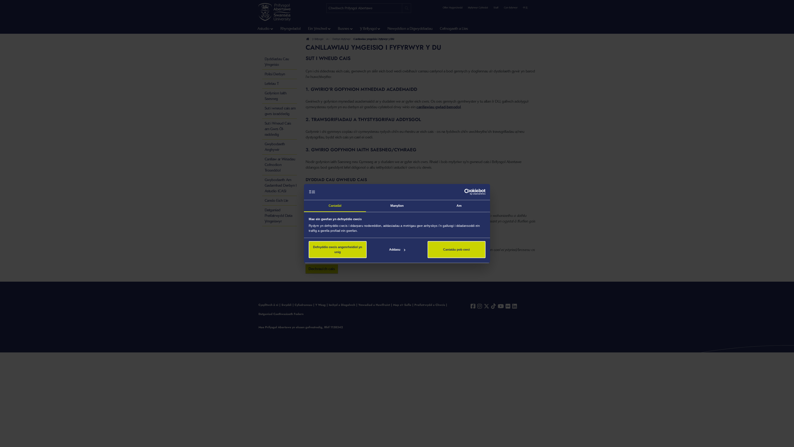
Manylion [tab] (397, 205)
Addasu (394, 249)
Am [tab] (459, 205)
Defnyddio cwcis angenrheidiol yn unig (337, 249)
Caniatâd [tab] (335, 205)
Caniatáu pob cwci (456, 249)
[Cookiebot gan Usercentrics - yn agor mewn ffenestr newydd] (467, 192)
